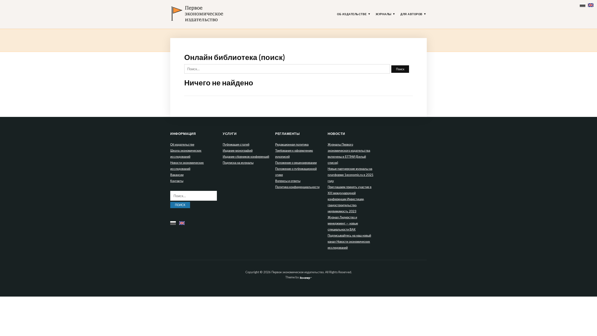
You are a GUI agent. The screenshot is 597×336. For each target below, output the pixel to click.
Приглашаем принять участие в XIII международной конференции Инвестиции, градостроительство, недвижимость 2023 (349, 199)
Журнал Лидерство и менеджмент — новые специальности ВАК (343, 223)
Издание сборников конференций (246, 156)
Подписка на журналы (238, 162)
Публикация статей (236, 144)
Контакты (176, 181)
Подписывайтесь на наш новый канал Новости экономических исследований (349, 241)
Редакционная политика (292, 144)
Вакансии (177, 175)
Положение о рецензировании (296, 162)
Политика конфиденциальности (297, 187)
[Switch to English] (591, 4)
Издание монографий (238, 150)
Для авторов (411, 14)
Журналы (384, 14)
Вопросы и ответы (287, 181)
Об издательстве (352, 14)
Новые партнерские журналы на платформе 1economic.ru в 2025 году (350, 175)
